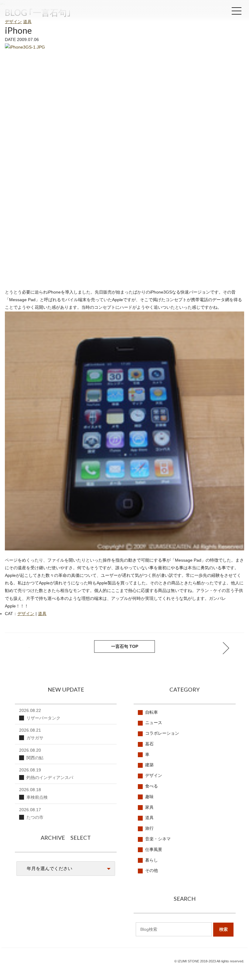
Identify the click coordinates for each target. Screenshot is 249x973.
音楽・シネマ (158, 838)
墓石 (149, 743)
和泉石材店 (42, 12)
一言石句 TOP (124, 646)
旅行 (149, 828)
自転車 (151, 712)
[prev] (226, 648)
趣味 (149, 796)
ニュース (153, 722)
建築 (149, 764)
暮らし (151, 860)
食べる (151, 786)
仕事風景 (153, 849)
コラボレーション (162, 733)
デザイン (13, 21)
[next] (23, 648)
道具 (27, 21)
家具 (149, 807)
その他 (151, 870)
